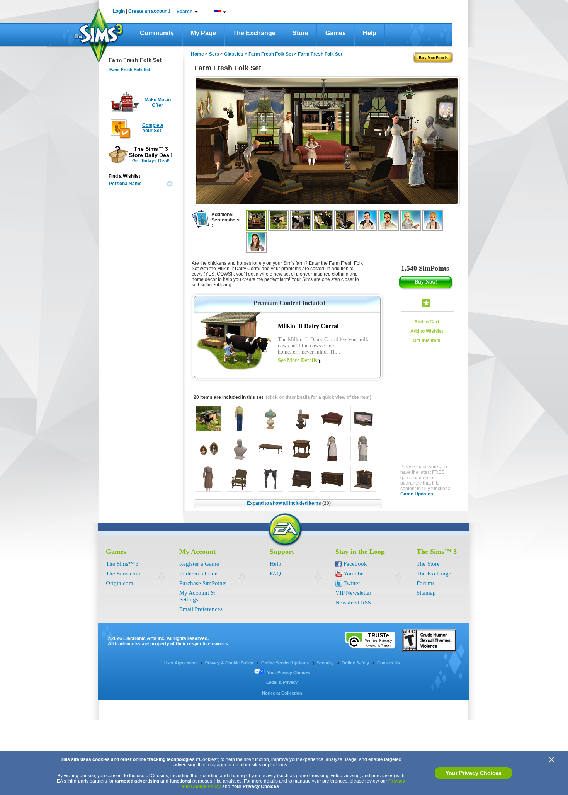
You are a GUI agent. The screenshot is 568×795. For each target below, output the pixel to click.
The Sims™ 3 (122, 564)
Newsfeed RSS (353, 602)
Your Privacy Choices (474, 773)
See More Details (297, 360)
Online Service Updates (285, 663)
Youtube (354, 573)
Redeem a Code (198, 573)
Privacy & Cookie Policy (229, 663)
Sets (214, 54)
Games (335, 33)
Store (300, 33)
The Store (428, 564)
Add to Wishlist (426, 331)
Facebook (355, 564)
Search (184, 11)
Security (326, 663)
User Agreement (181, 663)
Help (369, 33)
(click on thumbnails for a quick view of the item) (318, 397)
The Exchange (254, 33)
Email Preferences (201, 609)
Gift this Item (426, 340)
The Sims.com (123, 573)
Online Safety (356, 663)
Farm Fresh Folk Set (129, 69)
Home (197, 54)
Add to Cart (426, 322)
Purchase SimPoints (202, 583)
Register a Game (199, 564)
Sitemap (426, 593)
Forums (426, 583)
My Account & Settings (197, 596)
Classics (233, 54)
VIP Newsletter (353, 593)
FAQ (275, 573)
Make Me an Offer (158, 102)
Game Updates (416, 494)
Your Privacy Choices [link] (288, 672)
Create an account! (149, 11)
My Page (203, 33)
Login (119, 11)
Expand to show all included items (289, 503)
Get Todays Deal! (151, 160)
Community (157, 33)
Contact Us (388, 663)
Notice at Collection (282, 693)
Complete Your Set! (152, 128)
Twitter (352, 583)
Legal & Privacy (282, 682)
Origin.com (119, 583)
